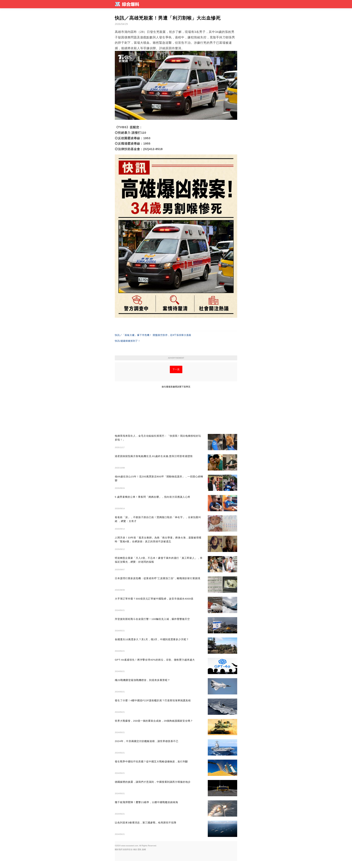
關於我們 (119, 849)
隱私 (139, 849)
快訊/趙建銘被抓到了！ (127, 341)
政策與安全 (128, 849)
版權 (144, 849)
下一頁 (176, 369)
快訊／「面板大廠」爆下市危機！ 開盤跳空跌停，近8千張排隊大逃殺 (153, 335)
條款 (135, 849)
